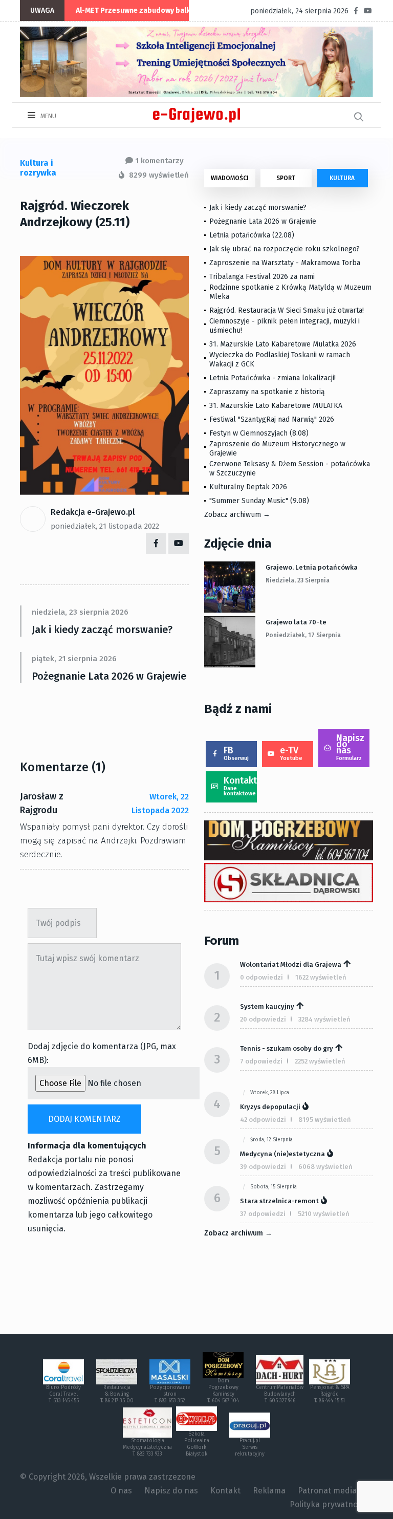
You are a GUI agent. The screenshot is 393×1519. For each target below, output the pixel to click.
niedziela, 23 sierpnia (298, 580)
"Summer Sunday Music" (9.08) (259, 500)
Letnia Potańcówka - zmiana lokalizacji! (272, 378)
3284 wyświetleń (324, 1019)
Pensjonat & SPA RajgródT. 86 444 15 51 (330, 1394)
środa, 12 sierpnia (271, 1140)
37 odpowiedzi (263, 1214)
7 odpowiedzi (261, 1061)
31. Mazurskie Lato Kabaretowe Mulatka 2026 (282, 344)
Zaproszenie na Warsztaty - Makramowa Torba (284, 262)
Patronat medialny (333, 1490)
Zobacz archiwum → (237, 514)
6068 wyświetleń (325, 1166)
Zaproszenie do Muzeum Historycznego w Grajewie (277, 449)
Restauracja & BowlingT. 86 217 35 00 (117, 1394)
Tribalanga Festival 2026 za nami (262, 276)
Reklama (269, 1490)
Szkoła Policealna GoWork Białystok (196, 1444)
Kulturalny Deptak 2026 (248, 487)
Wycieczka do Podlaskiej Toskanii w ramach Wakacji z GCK (279, 359)
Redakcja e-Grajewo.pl (93, 512)
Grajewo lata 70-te (296, 622)
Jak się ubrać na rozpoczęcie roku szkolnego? (284, 249)
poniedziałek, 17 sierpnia (303, 635)
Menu (47, 116)
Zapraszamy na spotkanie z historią (267, 391)
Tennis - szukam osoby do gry (286, 1048)
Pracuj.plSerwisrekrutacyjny (250, 1447)
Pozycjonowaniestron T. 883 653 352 (170, 1394)
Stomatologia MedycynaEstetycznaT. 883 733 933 (147, 1447)
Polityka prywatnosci (329, 1504)
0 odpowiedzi (261, 977)
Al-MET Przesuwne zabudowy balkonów (142, 10)
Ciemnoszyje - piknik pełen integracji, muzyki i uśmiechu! (284, 326)
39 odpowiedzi (263, 1166)
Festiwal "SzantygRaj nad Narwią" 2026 (271, 419)
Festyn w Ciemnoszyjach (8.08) (259, 433)
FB (236, 753)
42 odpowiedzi (263, 1119)
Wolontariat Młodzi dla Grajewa (290, 964)
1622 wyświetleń (320, 977)
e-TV (291, 753)
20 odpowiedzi (263, 1019)
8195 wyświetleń (324, 1119)
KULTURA (342, 178)
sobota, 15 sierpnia (273, 1187)
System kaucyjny (267, 1006)
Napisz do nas (350, 747)
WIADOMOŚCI (230, 178)
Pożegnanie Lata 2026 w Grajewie (109, 676)
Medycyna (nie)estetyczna (282, 1154)
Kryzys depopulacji (270, 1107)
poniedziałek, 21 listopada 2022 (105, 526)
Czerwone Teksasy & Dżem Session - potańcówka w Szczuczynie (289, 469)
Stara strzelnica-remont (279, 1201)
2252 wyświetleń (320, 1061)
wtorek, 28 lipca (269, 1093)
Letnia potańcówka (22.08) (251, 235)
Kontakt (240, 786)
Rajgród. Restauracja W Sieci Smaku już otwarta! (286, 310)
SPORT (285, 178)
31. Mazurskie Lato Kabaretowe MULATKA (275, 405)
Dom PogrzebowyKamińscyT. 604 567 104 (223, 1391)
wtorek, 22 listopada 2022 (160, 803)
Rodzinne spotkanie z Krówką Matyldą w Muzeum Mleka (290, 292)
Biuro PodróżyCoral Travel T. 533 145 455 (63, 1394)
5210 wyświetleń (324, 1214)
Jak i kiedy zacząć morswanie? (102, 629)
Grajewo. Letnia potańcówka (312, 567)
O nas (121, 1490)
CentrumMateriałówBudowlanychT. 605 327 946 (279, 1394)
